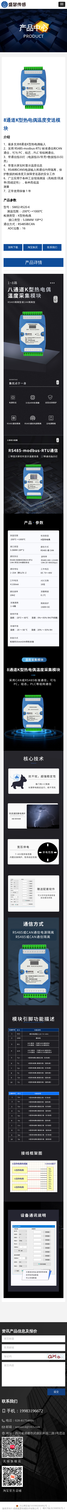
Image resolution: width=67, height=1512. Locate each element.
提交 (56, 1392)
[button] (61, 4)
